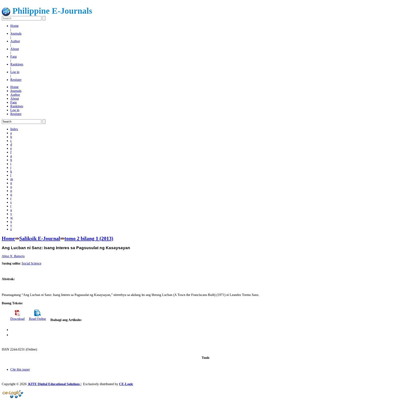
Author (15, 41)
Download (17, 319)
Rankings (16, 64)
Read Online (37, 319)
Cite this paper (20, 369)
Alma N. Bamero (13, 256)
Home (14, 26)
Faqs (13, 56)
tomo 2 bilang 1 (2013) (88, 238)
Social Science (31, 263)
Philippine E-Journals (51, 11)
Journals (15, 33)
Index (14, 129)
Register (15, 79)
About (14, 49)
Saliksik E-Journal (39, 238)
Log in (14, 72)
